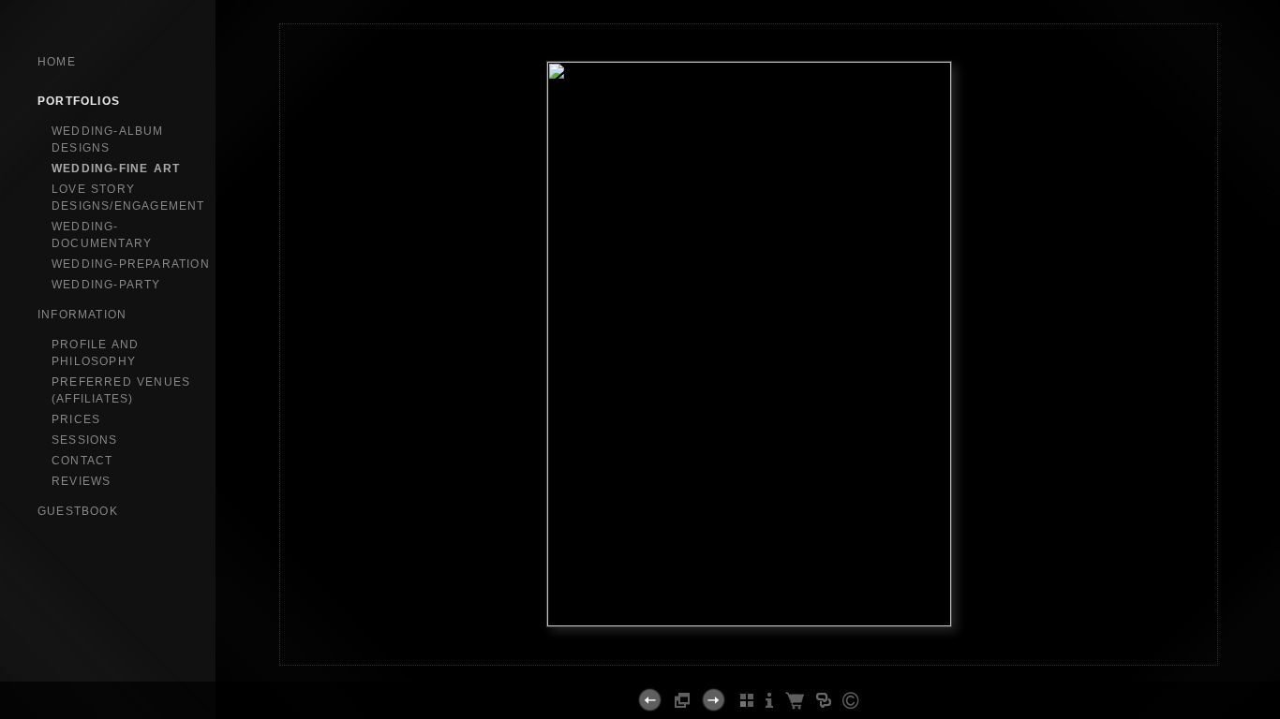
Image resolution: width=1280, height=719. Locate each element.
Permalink (748, 649)
